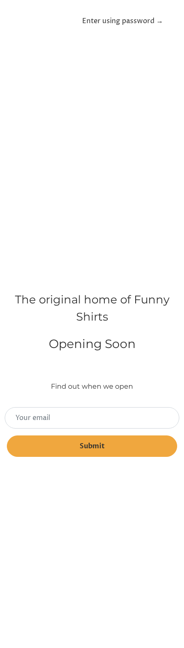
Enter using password (122, 21)
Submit (92, 446)
